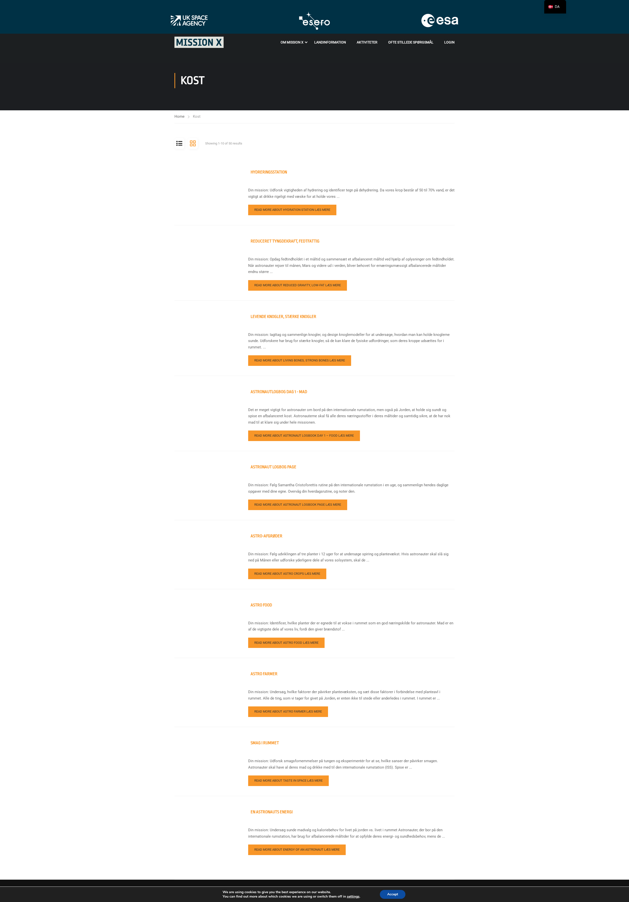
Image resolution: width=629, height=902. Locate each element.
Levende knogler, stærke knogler (283, 316)
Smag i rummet (265, 743)
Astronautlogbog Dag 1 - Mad (279, 391)
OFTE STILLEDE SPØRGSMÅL (410, 42)
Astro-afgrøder (266, 536)
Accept (392, 894)
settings (353, 896)
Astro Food (261, 605)
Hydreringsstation (269, 172)
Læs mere (292, 210)
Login (449, 42)
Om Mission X (292, 42)
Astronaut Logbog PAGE (273, 467)
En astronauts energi (272, 812)
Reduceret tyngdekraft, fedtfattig (285, 241)
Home (179, 116)
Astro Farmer (264, 674)
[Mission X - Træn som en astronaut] (199, 42)
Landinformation (330, 42)
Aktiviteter (367, 42)
